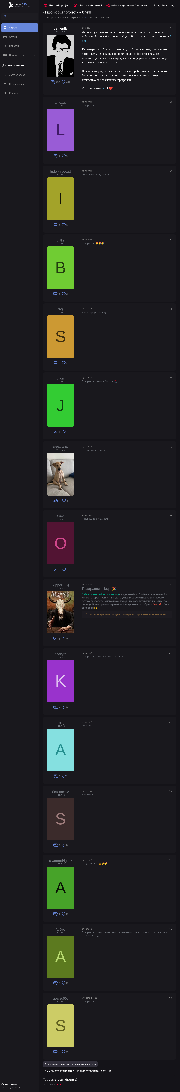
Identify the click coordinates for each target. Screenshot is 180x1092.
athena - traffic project (90, 5)
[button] (34, 46)
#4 (171, 240)
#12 (170, 791)
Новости (14, 46)
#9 (171, 584)
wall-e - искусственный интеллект (130, 5)
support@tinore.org (11, 1087)
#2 (171, 102)
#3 (171, 171)
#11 (170, 722)
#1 (171, 28)
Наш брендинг (17, 84)
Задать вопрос (17, 75)
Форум (13, 27)
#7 (171, 446)
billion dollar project (58, 5)
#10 (170, 653)
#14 (170, 929)
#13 (170, 860)
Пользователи (16, 55)
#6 (171, 378)
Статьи (13, 36)
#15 (170, 998)
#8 (171, 515)
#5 (171, 309)
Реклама (13, 93)
